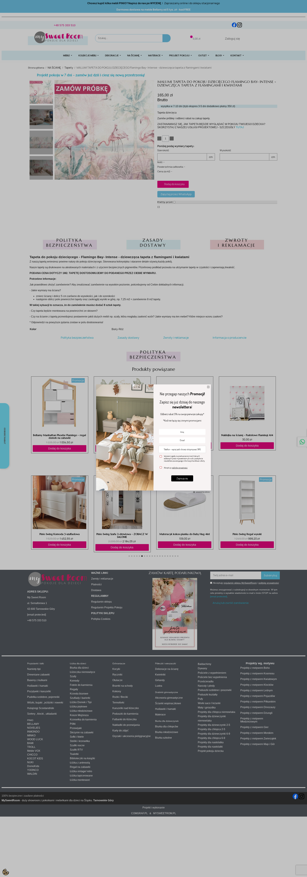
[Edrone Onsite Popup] (153, 438)
